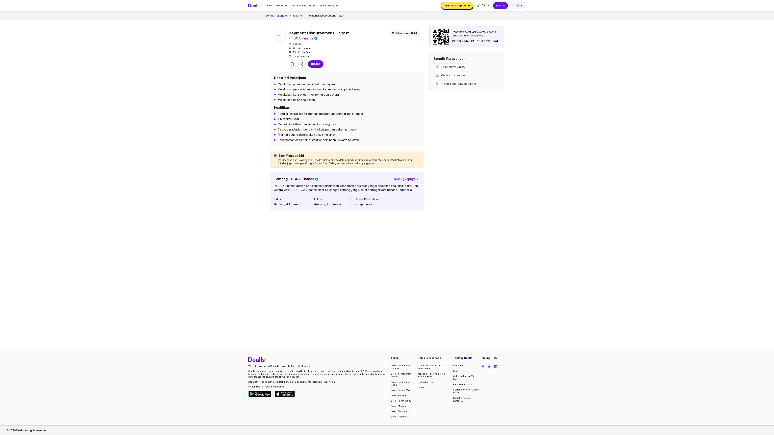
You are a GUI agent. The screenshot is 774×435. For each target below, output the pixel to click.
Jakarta (297, 15)
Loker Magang (399, 406)
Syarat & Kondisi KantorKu (462, 399)
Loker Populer (399, 416)
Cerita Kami (459, 365)
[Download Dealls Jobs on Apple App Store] (285, 394)
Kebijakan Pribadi (462, 384)
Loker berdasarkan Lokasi (401, 375)
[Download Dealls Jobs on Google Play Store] (260, 394)
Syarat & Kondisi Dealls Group (466, 391)
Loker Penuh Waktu (401, 390)
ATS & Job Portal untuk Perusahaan (430, 367)
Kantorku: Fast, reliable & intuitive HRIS (431, 375)
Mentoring (282, 5)
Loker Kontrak (398, 395)
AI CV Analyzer (329, 5)
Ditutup (315, 63)
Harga (421, 387)
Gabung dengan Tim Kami (464, 377)
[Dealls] (255, 5)
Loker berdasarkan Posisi (401, 383)
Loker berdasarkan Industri (401, 367)
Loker (269, 5)
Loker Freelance (400, 411)
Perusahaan (298, 5)
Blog (455, 371)
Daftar (518, 5)
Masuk (500, 5)
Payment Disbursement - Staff (325, 15)
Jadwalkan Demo (427, 382)
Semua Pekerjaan (277, 15)
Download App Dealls (456, 5)
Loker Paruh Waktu (401, 400)
